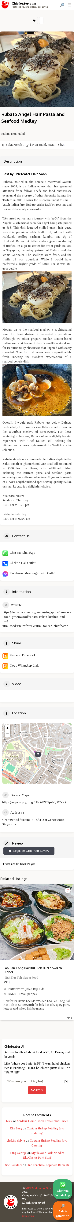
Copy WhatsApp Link (23, 665)
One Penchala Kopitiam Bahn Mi (48, 1165)
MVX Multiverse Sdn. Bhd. (41, 1188)
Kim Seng (16, 1128)
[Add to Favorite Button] (68, 890)
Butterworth (16, 989)
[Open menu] (69, 5)
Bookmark (34, 20)
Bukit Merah (14, 144)
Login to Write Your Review (31, 850)
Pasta (51, 144)
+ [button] (7, 728)
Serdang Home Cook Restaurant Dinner (42, 1121)
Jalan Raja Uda (35, 989)
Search (37, 1090)
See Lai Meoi (13, 1165)
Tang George (18, 1153)
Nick (9, 1121)
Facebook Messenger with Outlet (31, 573)
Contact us (28, 1216)
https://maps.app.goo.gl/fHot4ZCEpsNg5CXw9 (34, 802)
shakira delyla (16, 1140)
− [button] (7, 733)
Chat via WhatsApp (21, 552)
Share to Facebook (22, 655)
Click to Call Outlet (21, 563)
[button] (4, 922)
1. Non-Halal (38, 144)
